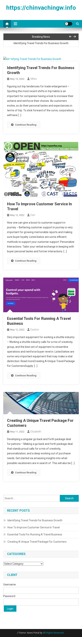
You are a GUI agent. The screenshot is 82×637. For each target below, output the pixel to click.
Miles (34, 78)
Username (9, 584)
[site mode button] (68, 24)
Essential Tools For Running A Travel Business (34, 534)
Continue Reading (25, 124)
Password (9, 596)
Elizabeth (36, 431)
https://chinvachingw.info (41, 7)
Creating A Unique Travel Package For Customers (37, 541)
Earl (33, 215)
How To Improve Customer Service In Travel (33, 527)
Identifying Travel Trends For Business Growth (41, 43)
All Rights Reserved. (53, 632)
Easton (35, 329)
